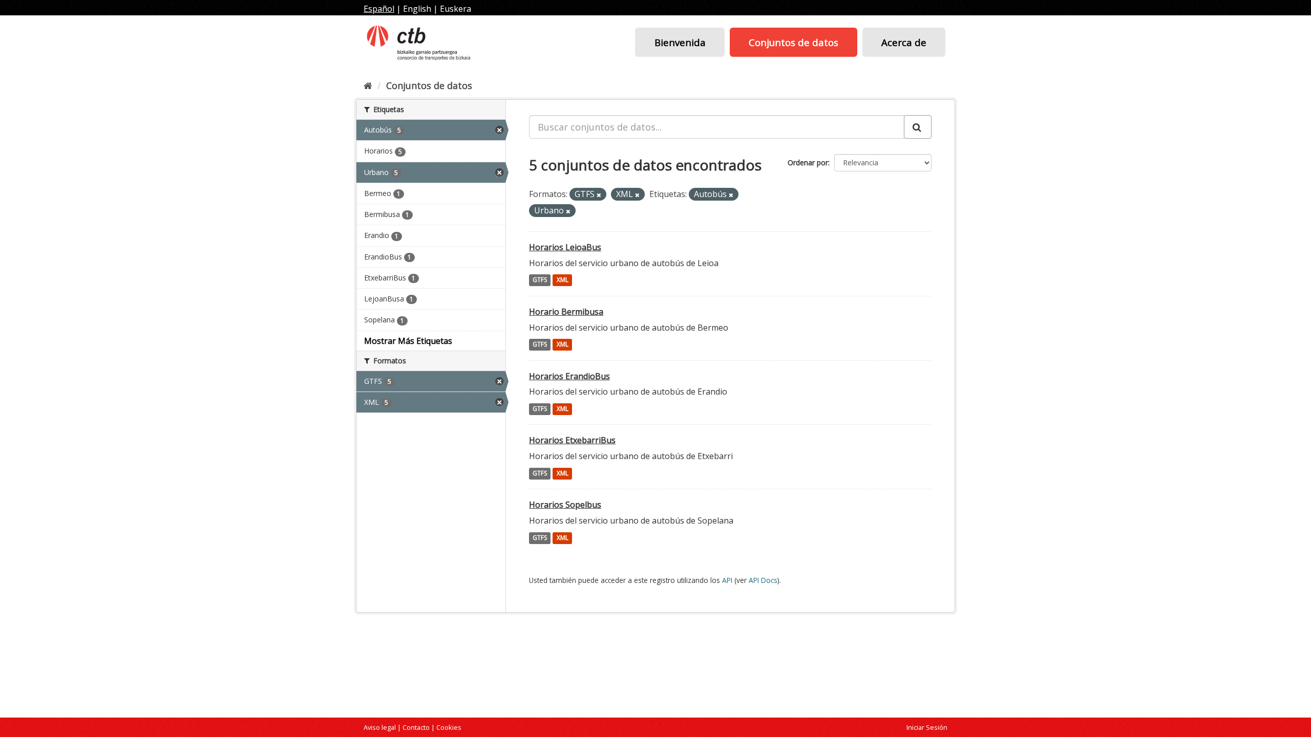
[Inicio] (368, 85)
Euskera (455, 8)
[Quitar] (599, 195)
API (727, 580)
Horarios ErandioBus (569, 376)
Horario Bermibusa (566, 311)
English (417, 8)
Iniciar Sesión (926, 727)
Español (379, 8)
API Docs (763, 580)
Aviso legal (380, 727)
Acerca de (903, 42)
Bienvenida (680, 42)
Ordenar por (808, 162)
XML (562, 280)
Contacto (416, 727)
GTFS (540, 280)
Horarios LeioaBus (565, 247)
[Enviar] (918, 127)
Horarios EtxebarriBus (572, 440)
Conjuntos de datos (793, 42)
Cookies (448, 727)
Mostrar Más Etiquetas (408, 340)
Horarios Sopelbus (565, 504)
